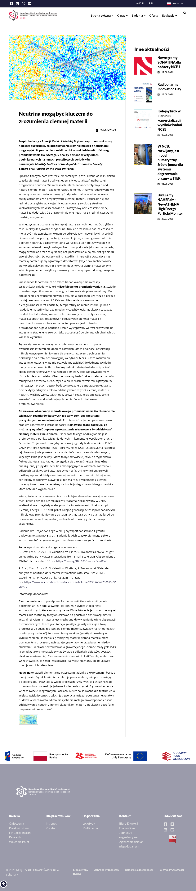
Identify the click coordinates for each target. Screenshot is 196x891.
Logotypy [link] (88, 823)
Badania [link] (137, 15)
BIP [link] (151, 3)
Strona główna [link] (101, 15)
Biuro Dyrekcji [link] (128, 823)
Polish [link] (176, 3)
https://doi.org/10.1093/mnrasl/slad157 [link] (81, 561)
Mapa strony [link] (80, 869)
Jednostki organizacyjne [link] (128, 835)
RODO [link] (77, 873)
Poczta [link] (50, 828)
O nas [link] (121, 15)
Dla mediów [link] (127, 828)
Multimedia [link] (90, 828)
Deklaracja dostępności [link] (139, 869)
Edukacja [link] (168, 15)
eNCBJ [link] (140, 3)
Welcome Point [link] (19, 841)
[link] (3, 884)
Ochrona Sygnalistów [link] (106, 869)
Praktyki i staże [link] (19, 828)
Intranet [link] (51, 823)
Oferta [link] (153, 15)
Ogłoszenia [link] (16, 823)
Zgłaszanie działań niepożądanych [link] (131, 844)
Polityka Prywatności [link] (171, 869)
